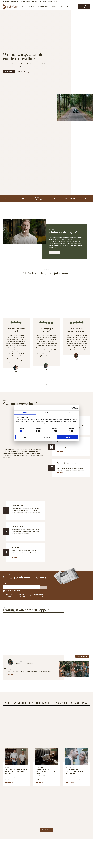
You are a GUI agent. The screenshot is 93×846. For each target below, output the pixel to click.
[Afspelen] (24, 231)
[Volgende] (87, 349)
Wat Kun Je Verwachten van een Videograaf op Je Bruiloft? (45, 772)
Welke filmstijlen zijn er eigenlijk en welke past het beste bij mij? (76, 772)
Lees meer (15, 515)
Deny (25, 437)
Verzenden (43, 587)
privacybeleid (18, 590)
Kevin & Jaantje (21, 661)
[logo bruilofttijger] (10, 6)
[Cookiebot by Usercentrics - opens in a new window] (71, 408)
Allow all (67, 437)
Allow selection (46, 437)
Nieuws (24, 750)
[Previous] (5, 349)
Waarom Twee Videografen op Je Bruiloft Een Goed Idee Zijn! (16, 772)
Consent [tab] (25, 412)
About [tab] (68, 412)
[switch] (38, 431)
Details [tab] (46, 412)
